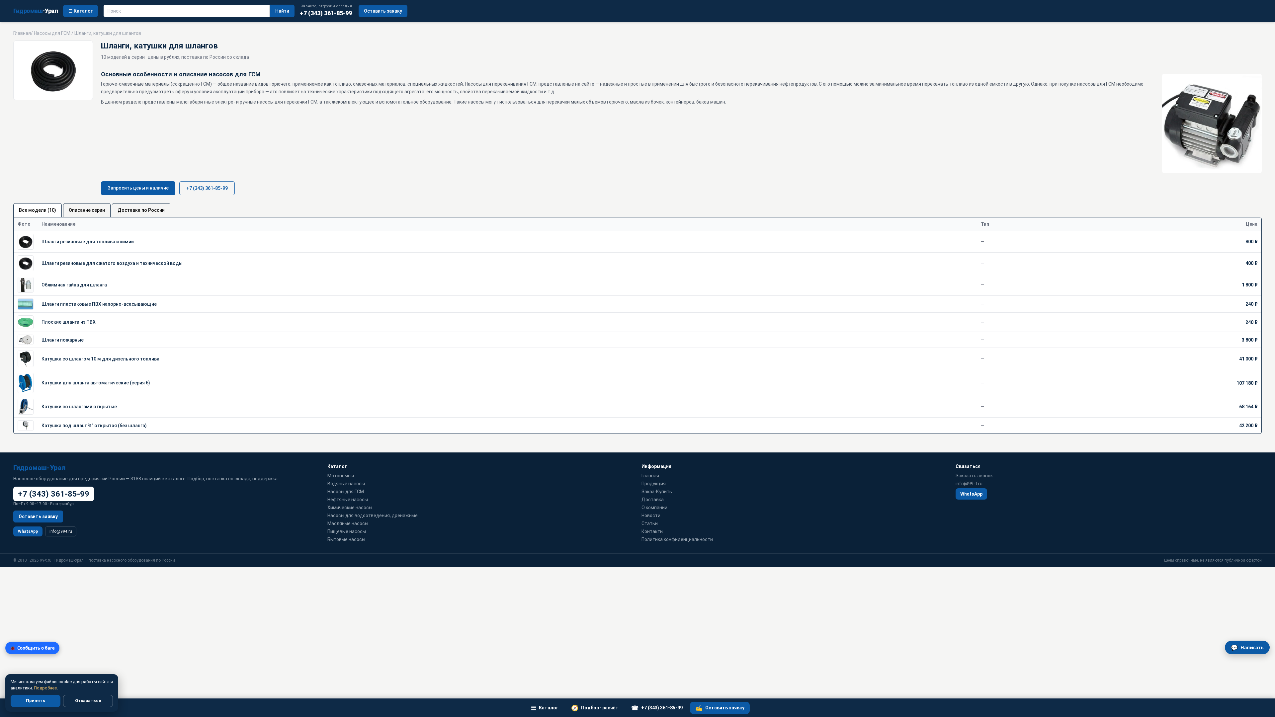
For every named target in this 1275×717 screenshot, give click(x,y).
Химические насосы (349, 507)
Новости (650, 515)
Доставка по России (141, 210)
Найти (282, 11)
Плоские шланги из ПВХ (69, 322)
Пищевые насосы (346, 531)
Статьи (649, 523)
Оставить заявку (383, 11)
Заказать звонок (974, 475)
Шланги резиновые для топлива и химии (88, 241)
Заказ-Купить (656, 491)
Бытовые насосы (346, 539)
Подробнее (45, 687)
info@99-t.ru (60, 531)
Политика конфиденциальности (677, 539)
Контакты (652, 531)
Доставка (652, 499)
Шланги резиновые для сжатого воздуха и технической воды (112, 263)
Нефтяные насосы (347, 499)
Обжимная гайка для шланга (74, 284)
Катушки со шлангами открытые (79, 406)
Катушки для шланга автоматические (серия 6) (96, 382)
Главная (22, 33)
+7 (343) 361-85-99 (207, 188)
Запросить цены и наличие (138, 188)
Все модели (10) (37, 210)
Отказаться (88, 700)
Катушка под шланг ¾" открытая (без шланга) (94, 425)
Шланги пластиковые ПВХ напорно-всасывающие (99, 304)
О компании (654, 507)
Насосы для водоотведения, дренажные (372, 515)
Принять (35, 700)
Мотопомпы (340, 475)
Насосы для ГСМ (52, 33)
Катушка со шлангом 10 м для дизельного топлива (100, 358)
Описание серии (87, 210)
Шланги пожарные (63, 340)
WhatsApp (28, 531)
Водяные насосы (346, 483)
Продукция (653, 483)
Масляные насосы (347, 523)
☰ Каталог (80, 11)
